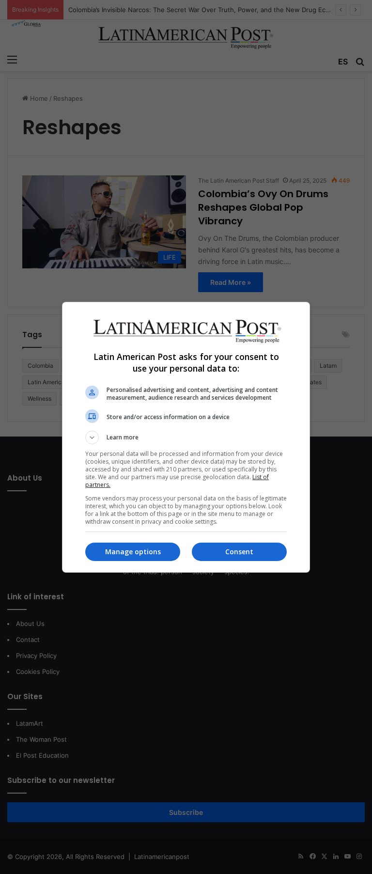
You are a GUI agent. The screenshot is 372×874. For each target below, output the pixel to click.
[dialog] (186, 437)
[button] (186, 437)
